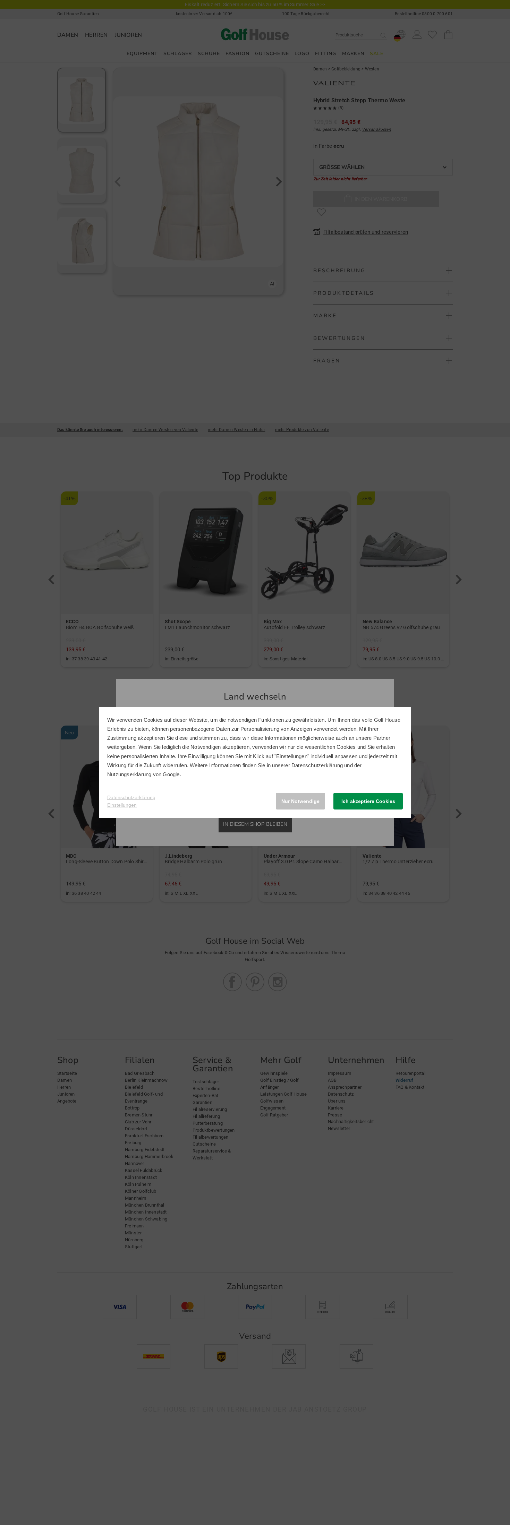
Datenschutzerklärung (317, 765)
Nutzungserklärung (129, 774)
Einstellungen (122, 805)
